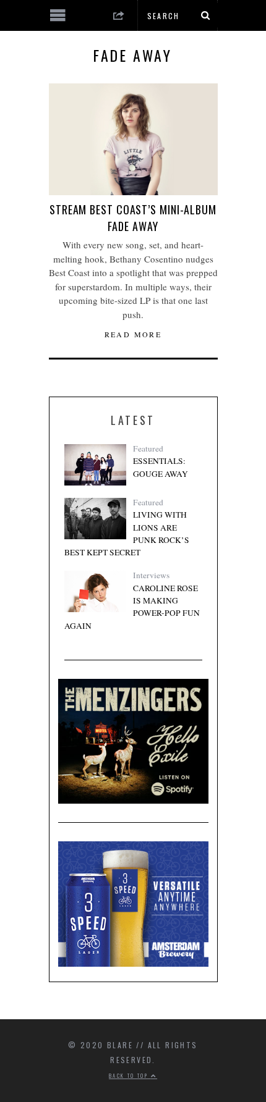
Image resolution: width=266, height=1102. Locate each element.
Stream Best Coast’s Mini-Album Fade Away (133, 217)
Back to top (130, 1075)
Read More (133, 334)
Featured (148, 448)
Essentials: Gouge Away (160, 467)
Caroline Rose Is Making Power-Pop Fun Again (132, 607)
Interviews (151, 575)
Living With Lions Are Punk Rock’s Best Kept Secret (126, 533)
